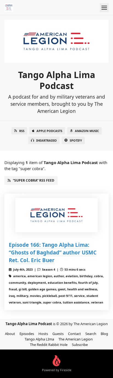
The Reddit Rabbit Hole (48, 344)
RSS (21, 131)
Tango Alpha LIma (39, 339)
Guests (58, 333)
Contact (74, 333)
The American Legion (75, 339)
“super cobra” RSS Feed (33, 180)
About (10, 333)
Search (90, 333)
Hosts (43, 333)
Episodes (26, 333)
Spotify (76, 140)
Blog (104, 333)
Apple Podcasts (49, 131)
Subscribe (80, 344)
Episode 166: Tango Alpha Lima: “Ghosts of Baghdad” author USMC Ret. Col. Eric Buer (53, 252)
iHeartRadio (46, 140)
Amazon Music (87, 131)
